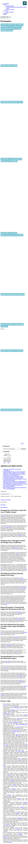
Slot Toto (18, 553)
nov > (9, 462)
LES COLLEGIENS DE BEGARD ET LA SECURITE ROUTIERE (12, 485)
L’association (6, 3)
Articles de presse (10, 11)
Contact (5, 14)
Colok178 (14, 731)
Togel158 (25, 714)
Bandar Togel (21, 681)
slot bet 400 (16, 636)
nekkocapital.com (7, 713)
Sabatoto (12, 780)
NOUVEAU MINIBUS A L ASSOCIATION (13, 477)
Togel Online (19, 619)
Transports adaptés (10, 5)
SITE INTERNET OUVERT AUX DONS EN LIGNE (15, 483)
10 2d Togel (20, 579)
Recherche (5, 448)
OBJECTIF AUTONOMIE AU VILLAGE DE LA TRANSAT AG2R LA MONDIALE (14, 475)
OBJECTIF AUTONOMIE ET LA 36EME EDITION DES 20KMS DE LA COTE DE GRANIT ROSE (15, 482)
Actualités (5, 10)
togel (16, 651)
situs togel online (19, 751)
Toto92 (19, 759)
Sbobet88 (20, 818)
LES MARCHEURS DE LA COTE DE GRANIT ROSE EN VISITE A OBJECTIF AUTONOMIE (14, 472)
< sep (4, 462)
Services (5, 4)
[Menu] (25, 3)
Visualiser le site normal (6, 499)
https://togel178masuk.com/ (21, 724)
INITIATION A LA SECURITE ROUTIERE (13, 476)
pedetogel (19, 535)
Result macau (19, 612)
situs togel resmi (16, 730)
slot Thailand (8, 645)
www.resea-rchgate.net (14, 722)
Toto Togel (7, 603)
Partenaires (5, 13)
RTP (3, 515)
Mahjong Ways (16, 547)
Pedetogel (13, 710)
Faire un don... (3, 504)
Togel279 (14, 785)
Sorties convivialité (10, 9)
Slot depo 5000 (7, 527)
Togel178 (25, 686)
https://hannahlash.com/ (17, 707)
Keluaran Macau (22, 587)
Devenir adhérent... (4, 507)
